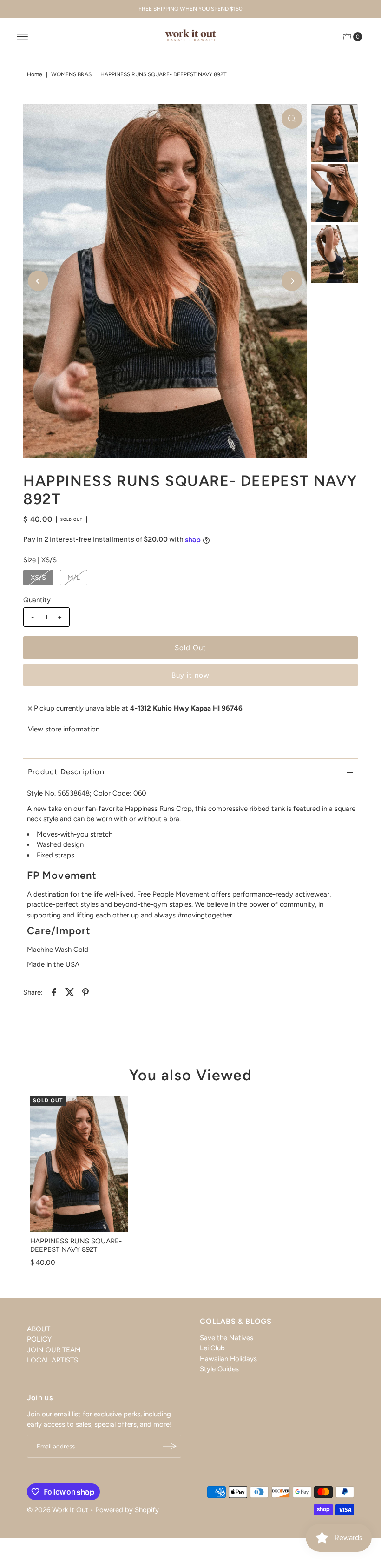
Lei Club (212, 1348)
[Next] (292, 281)
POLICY (39, 1339)
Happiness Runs (149, 808)
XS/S (38, 577)
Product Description (66, 771)
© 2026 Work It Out (57, 1510)
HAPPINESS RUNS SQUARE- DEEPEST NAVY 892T (76, 1245)
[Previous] (38, 281)
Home (34, 74)
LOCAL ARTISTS (52, 1360)
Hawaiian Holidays (228, 1359)
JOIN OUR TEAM (54, 1350)
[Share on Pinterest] (85, 992)
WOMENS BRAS (71, 74)
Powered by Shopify (127, 1510)
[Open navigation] (22, 36)
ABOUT (38, 1329)
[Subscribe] (169, 1446)
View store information (63, 729)
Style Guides (219, 1369)
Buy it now (190, 675)
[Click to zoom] (292, 118)
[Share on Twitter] (70, 992)
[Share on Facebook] (54, 992)
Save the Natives (226, 1338)
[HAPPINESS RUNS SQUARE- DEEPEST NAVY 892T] (79, 1164)
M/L (73, 577)
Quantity (37, 600)
